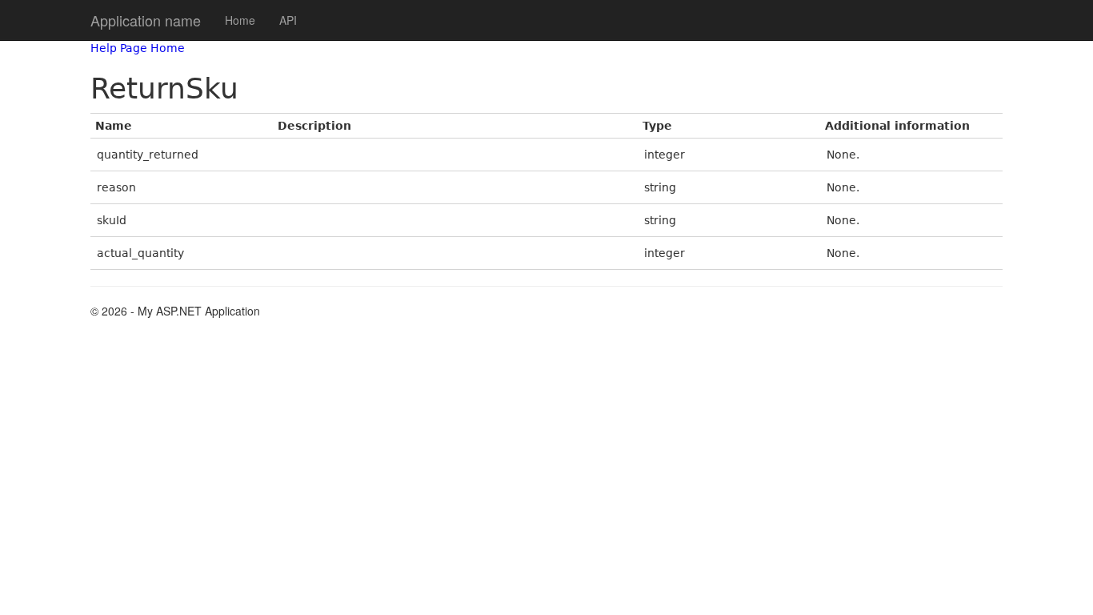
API (288, 20)
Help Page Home (137, 48)
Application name (145, 20)
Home (240, 20)
